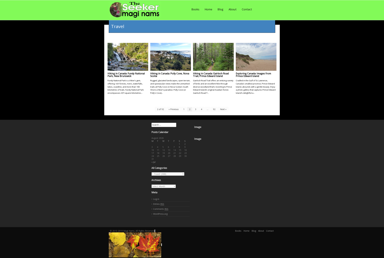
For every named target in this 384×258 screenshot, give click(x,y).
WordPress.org (160, 213)
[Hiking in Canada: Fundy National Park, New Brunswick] (128, 56)
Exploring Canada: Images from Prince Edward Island (253, 75)
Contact (247, 9)
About (233, 9)
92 (214, 109)
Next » (223, 109)
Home (208, 9)
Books (195, 9)
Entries (158, 204)
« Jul (153, 162)
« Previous (174, 109)
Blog (220, 9)
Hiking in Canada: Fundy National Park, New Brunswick (126, 75)
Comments (160, 208)
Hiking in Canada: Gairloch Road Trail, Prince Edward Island (211, 75)
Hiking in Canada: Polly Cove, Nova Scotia (169, 75)
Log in (156, 199)
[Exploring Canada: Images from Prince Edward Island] (256, 56)
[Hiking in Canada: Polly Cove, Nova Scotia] (170, 56)
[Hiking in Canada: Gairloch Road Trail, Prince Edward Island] (213, 56)
